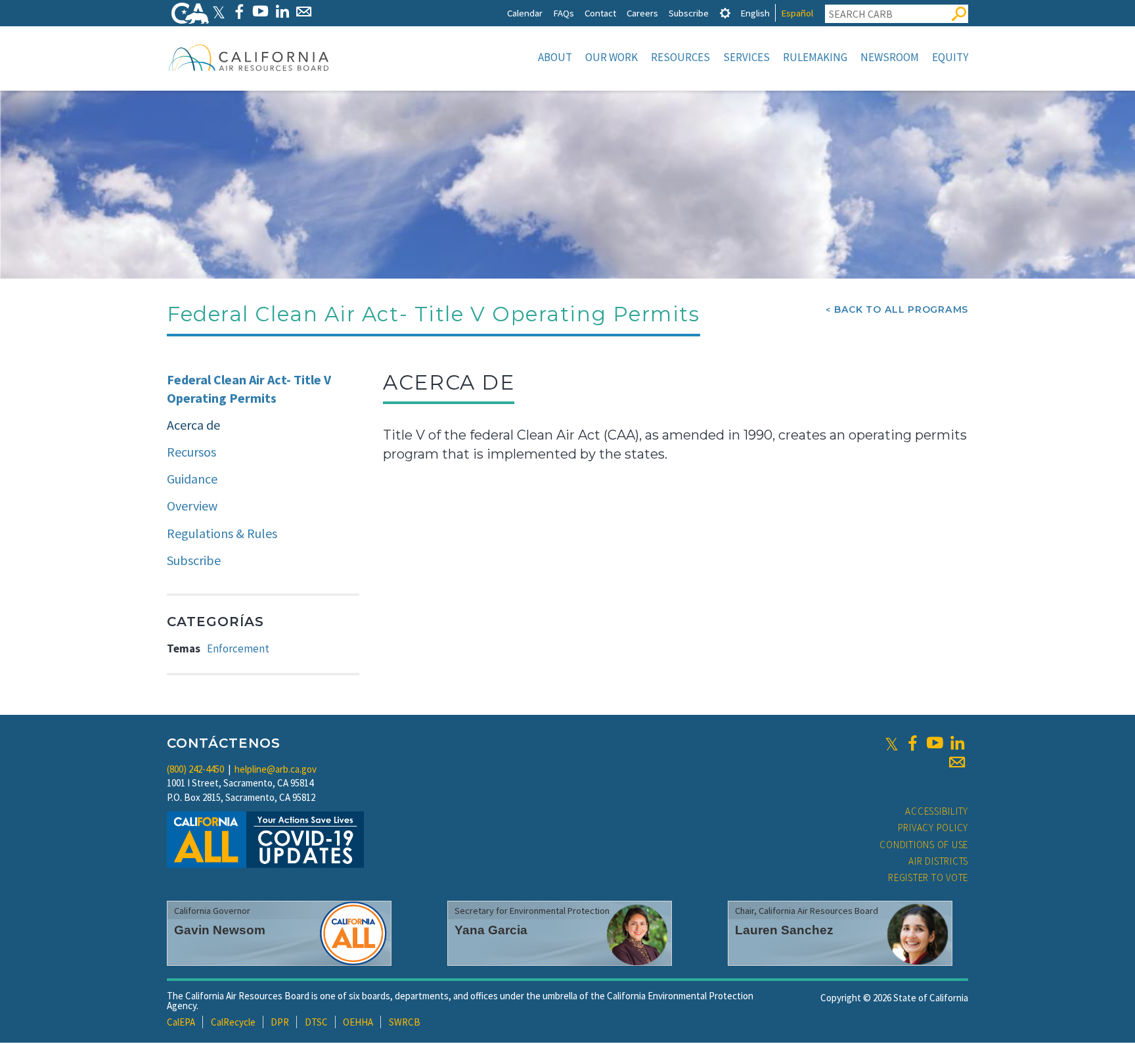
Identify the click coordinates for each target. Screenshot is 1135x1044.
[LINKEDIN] (282, 11)
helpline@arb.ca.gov (275, 769)
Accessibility (936, 811)
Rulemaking (815, 57)
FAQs (563, 13)
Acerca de (193, 425)
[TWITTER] (218, 11)
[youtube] (934, 743)
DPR (280, 1022)
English (755, 13)
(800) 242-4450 (195, 769)
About (555, 57)
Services (746, 57)
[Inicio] (249, 57)
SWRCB (404, 1022)
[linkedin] (957, 743)
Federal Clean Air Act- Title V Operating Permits (249, 389)
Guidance (192, 478)
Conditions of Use (923, 844)
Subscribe (689, 13)
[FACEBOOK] (239, 11)
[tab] (725, 13)
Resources (680, 57)
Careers (642, 13)
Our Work (611, 57)
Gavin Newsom (219, 930)
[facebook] (912, 743)
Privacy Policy (933, 827)
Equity (950, 57)
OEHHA (358, 1022)
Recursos (191, 451)
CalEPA (181, 1022)
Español (797, 13)
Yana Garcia (491, 930)
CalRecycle (233, 1022)
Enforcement (238, 648)
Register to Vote (928, 877)
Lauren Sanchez (784, 930)
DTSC (316, 1022)
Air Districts (938, 861)
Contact (600, 13)
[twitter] (892, 743)
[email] (957, 762)
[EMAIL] (304, 11)
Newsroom (889, 57)
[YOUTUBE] (260, 11)
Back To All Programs (901, 309)
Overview (192, 505)
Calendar (525, 13)
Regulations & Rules (222, 533)
